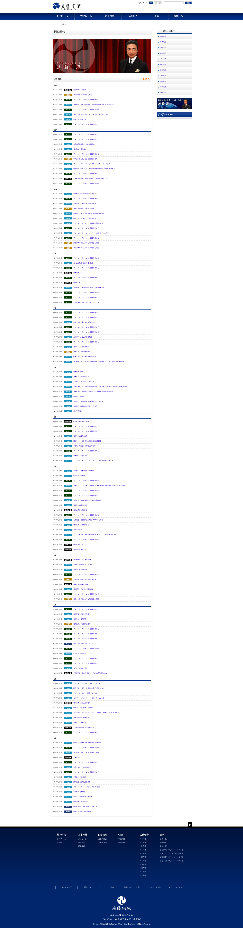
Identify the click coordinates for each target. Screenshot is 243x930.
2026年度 (163, 36)
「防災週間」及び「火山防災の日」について (87, 302)
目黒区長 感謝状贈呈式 (81, 347)
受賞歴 (59, 843)
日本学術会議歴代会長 (80, 436)
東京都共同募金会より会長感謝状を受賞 (86, 243)
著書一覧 (163, 843)
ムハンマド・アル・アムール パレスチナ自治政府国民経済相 (93, 460)
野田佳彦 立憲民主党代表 (81, 782)
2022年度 (163, 59)
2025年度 (163, 42)
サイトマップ (66, 887)
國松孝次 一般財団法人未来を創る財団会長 (87, 441)
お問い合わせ (180, 16)
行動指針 (81, 846)
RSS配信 (110, 887)
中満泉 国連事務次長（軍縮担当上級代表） (87, 742)
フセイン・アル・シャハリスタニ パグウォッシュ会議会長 (92, 164)
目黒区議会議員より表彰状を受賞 (83, 208)
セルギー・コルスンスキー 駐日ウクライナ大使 (88, 698)
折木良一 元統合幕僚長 (81, 376)
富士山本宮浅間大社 (79, 549)
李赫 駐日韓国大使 (79, 119)
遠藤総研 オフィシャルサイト (172, 857)
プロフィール (86, 16)
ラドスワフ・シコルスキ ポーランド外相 (86, 683)
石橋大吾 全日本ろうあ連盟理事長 (84, 218)
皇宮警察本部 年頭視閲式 (81, 767)
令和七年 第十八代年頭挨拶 (82, 811)
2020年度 (163, 70)
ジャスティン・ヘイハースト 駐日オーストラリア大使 (91, 114)
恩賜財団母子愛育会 (79, 90)
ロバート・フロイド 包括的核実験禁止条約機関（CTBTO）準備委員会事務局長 (99, 361)
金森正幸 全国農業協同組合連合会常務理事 (87, 500)
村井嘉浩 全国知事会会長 (81, 525)
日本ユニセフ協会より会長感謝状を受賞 (86, 599)
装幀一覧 (163, 846)
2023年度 (163, 53)
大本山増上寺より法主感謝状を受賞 (84, 579)
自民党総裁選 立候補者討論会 (83, 263)
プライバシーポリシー (176, 887)
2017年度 (163, 87)
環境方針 (121, 839)
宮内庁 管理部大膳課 (80, 668)
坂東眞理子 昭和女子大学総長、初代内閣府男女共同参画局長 (93, 391)
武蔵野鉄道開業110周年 (80, 584)
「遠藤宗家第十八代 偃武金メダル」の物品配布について (91, 178)
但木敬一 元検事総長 (80, 456)
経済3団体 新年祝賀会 (80, 801)
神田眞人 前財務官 (79, 777)
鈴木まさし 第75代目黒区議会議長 (84, 356)
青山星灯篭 (76, 282)
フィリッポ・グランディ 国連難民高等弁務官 (88, 223)
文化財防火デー (78, 757)
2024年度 (163, 47)
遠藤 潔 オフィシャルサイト (172, 853)
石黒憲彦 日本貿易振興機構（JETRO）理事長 (88, 520)
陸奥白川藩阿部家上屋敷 (81, 421)
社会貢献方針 (123, 843)
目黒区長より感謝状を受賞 (81, 351)
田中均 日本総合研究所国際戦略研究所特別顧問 (88, 213)
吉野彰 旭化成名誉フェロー (82, 564)
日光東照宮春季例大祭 (80, 510)
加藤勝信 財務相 (79, 792)
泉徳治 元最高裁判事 (80, 569)
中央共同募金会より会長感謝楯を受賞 (85, 159)
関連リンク (88, 887)
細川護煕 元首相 (79, 475)
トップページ (62, 16)
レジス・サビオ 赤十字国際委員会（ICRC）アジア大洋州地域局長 (94, 534)
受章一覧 (163, 839)
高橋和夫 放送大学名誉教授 (82, 337)
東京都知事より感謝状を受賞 (82, 94)
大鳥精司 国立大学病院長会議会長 (84, 193)
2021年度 (163, 64)
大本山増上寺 (77, 273)
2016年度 (163, 92)
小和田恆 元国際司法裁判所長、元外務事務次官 (88, 287)
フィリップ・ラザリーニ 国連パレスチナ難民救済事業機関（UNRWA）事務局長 (99, 485)
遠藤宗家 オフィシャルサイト (172, 850)
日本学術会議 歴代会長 (81, 717)
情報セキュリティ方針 (132, 887)
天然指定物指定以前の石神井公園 (83, 727)
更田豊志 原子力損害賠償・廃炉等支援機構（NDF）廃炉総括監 (93, 104)
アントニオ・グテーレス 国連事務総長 (86, 99)
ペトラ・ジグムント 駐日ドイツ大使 (85, 693)
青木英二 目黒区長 (79, 619)
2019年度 (163, 75)
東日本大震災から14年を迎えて (83, 643)
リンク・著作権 (155, 887)
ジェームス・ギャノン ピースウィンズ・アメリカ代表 (91, 233)
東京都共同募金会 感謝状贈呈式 (83, 144)
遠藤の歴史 (102, 839)
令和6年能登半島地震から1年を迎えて (85, 806)
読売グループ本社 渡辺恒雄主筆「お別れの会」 (88, 688)
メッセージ (82, 839)
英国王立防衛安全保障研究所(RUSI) (85, 322)
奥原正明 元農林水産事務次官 (83, 589)
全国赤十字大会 (78, 530)
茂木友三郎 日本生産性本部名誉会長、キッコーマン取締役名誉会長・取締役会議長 (100, 386)
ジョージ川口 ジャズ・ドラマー (83, 381)
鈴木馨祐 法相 (78, 372)
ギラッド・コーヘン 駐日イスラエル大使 (86, 787)
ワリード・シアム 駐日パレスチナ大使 (86, 752)
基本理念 (109, 16)
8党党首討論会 (78, 411)
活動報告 (133, 16)
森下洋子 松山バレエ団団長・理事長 (85, 406)
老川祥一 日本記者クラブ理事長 (83, 471)
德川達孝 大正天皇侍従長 (81, 703)
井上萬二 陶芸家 (79, 396)
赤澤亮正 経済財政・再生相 (82, 796)
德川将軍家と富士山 (79, 544)
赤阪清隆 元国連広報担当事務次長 (84, 203)
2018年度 (163, 81)
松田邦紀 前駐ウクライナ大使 (83, 708)
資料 (156, 16)
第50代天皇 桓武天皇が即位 (82, 559)
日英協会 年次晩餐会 (79, 149)
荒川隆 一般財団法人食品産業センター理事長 (88, 401)
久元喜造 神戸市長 (79, 653)
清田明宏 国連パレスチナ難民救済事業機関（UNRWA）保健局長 (94, 168)
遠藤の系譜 (102, 843)
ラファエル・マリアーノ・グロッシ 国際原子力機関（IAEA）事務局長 (96, 712)
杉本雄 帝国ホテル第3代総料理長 (84, 446)
